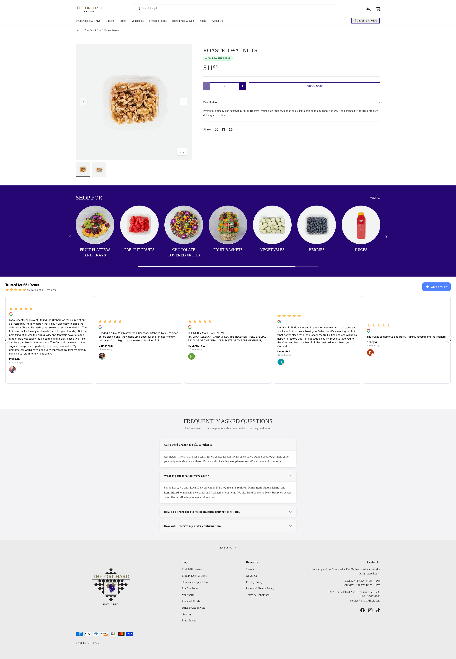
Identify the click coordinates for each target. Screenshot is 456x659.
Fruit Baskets (227, 249)
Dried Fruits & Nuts (183, 20)
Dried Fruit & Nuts (92, 30)
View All (375, 197)
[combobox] (234, 8)
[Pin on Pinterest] (230, 129)
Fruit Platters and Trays (95, 252)
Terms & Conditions (257, 594)
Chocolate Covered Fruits (183, 252)
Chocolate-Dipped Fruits (196, 582)
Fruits (123, 20)
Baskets (110, 20)
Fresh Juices (189, 620)
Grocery (186, 614)
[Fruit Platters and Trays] (95, 225)
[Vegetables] (272, 225)
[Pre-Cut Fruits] (139, 225)
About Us (217, 20)
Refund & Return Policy (260, 588)
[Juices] (361, 225)
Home (78, 30)
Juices (203, 20)
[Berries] (316, 225)
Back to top (226, 547)
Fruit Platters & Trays (88, 20)
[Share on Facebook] (223, 129)
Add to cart (315, 86)
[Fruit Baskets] (228, 225)
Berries (316, 249)
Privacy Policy (254, 582)
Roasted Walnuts (111, 30)
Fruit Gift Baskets (192, 569)
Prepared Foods (158, 20)
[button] (378, 9)
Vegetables (137, 20)
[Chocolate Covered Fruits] (184, 225)
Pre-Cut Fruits (139, 249)
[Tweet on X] (216, 129)
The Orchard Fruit (91, 643)
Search (250, 569)
